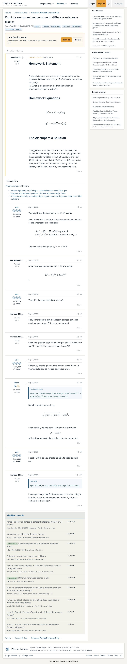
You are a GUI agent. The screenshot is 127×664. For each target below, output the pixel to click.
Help (116, 656)
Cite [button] (78, 171)
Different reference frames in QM (33, 578)
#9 (81, 452)
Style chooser (12, 656)
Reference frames (13, 29)
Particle (66, 26)
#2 (81, 207)
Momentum (55, 26)
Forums (60, 3)
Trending (74, 3)
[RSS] (121, 655)
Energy (37, 26)
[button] (53, 3)
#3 (81, 260)
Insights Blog (45, 3)
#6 (81, 337)
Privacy (110, 656)
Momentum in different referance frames (25, 534)
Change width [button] (27, 656)
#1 (81, 58)
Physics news (12, 186)
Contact (89, 656)
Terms (102, 656)
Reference (76, 26)
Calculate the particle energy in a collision (26, 556)
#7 (81, 360)
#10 (80, 475)
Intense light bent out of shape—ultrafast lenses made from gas (39, 190)
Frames (46, 26)
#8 (81, 383)
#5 (81, 314)
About (96, 656)
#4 (81, 294)
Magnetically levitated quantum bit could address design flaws (38, 193)
